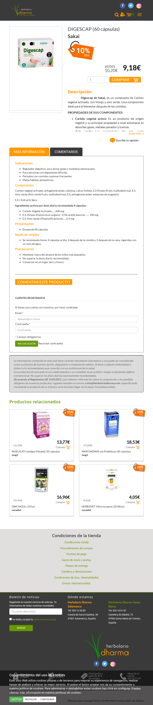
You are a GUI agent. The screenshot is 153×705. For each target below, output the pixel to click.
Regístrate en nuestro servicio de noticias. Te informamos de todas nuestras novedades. (33, 604)
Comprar (121, 79)
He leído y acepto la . (34, 619)
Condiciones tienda (77, 542)
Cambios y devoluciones (76, 571)
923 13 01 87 (119, 610)
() (133, 14)
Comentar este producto (44, 282)
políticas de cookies (68, 692)
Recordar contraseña (51, 343)
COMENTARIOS (66, 152)
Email (19, 313)
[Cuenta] (122, 14)
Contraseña (22, 324)
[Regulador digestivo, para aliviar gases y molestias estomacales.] (36, 52)
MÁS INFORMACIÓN (29, 152)
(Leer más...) (135, 133)
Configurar (47, 699)
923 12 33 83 (78, 610)
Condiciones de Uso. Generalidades (76, 577)
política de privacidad (44, 619)
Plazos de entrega (76, 566)
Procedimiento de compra (76, 548)
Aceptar (16, 699)
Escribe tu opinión (126, 140)
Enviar (21, 627)
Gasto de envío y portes (76, 560)
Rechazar (31, 699)
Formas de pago (76, 554)
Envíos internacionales (76, 583)
